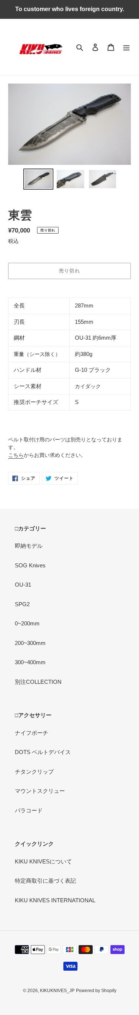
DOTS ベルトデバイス (43, 752)
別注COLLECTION (38, 682)
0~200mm (27, 623)
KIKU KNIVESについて (43, 861)
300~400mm (30, 662)
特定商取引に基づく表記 (45, 880)
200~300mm (30, 643)
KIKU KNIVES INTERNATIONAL (55, 900)
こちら (16, 455)
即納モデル (29, 546)
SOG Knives (30, 565)
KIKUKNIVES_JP (57, 990)
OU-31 (23, 584)
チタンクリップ (34, 771)
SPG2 (22, 604)
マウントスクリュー (40, 791)
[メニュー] (126, 47)
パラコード (29, 810)
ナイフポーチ (31, 733)
